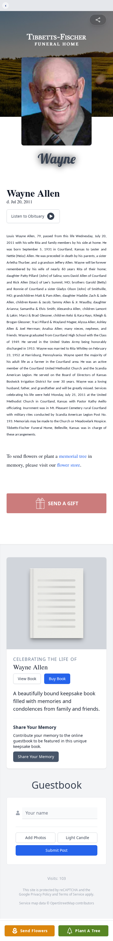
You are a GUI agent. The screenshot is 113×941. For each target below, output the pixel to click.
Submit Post (56, 850)
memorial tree (73, 456)
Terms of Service (71, 894)
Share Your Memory (36, 756)
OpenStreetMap (62, 903)
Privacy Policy (41, 894)
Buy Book (57, 678)
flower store (68, 464)
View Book (27, 678)
